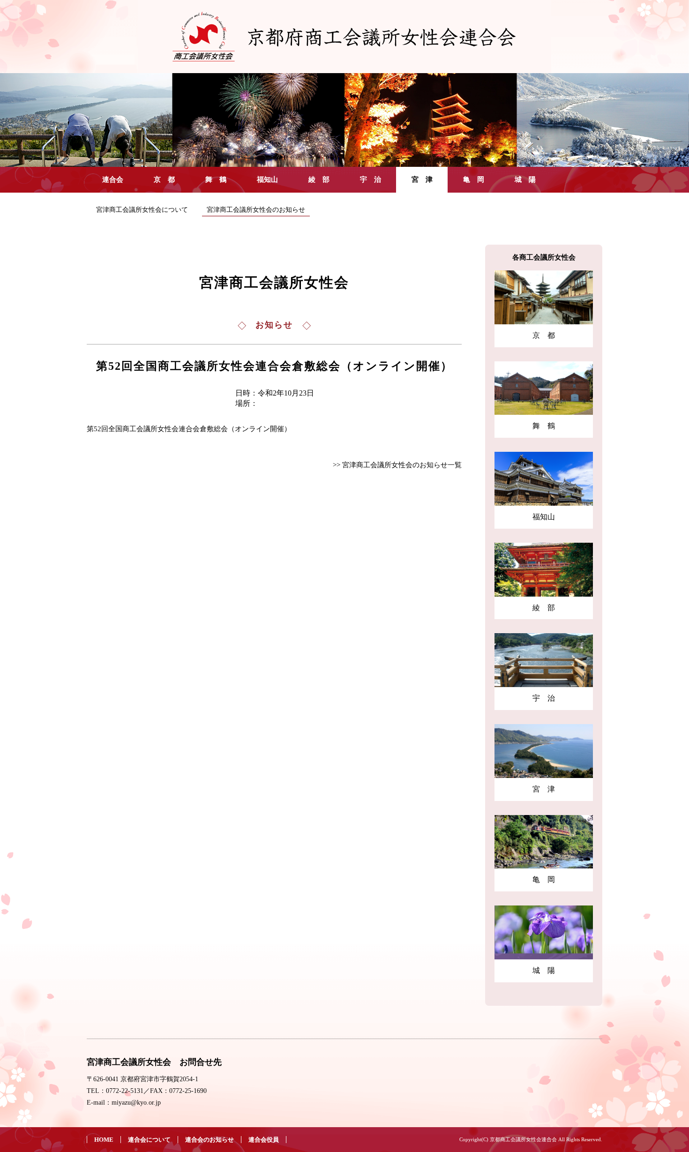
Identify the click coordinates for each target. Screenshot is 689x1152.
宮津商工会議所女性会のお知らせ (256, 210)
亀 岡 (473, 179)
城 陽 (525, 179)
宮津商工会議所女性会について (142, 210)
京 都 (164, 179)
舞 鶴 (215, 179)
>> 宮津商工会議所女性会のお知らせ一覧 (397, 465)
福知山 (267, 179)
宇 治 (370, 179)
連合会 (112, 179)
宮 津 (422, 179)
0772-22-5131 (124, 1090)
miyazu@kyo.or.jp (136, 1102)
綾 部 (319, 179)
